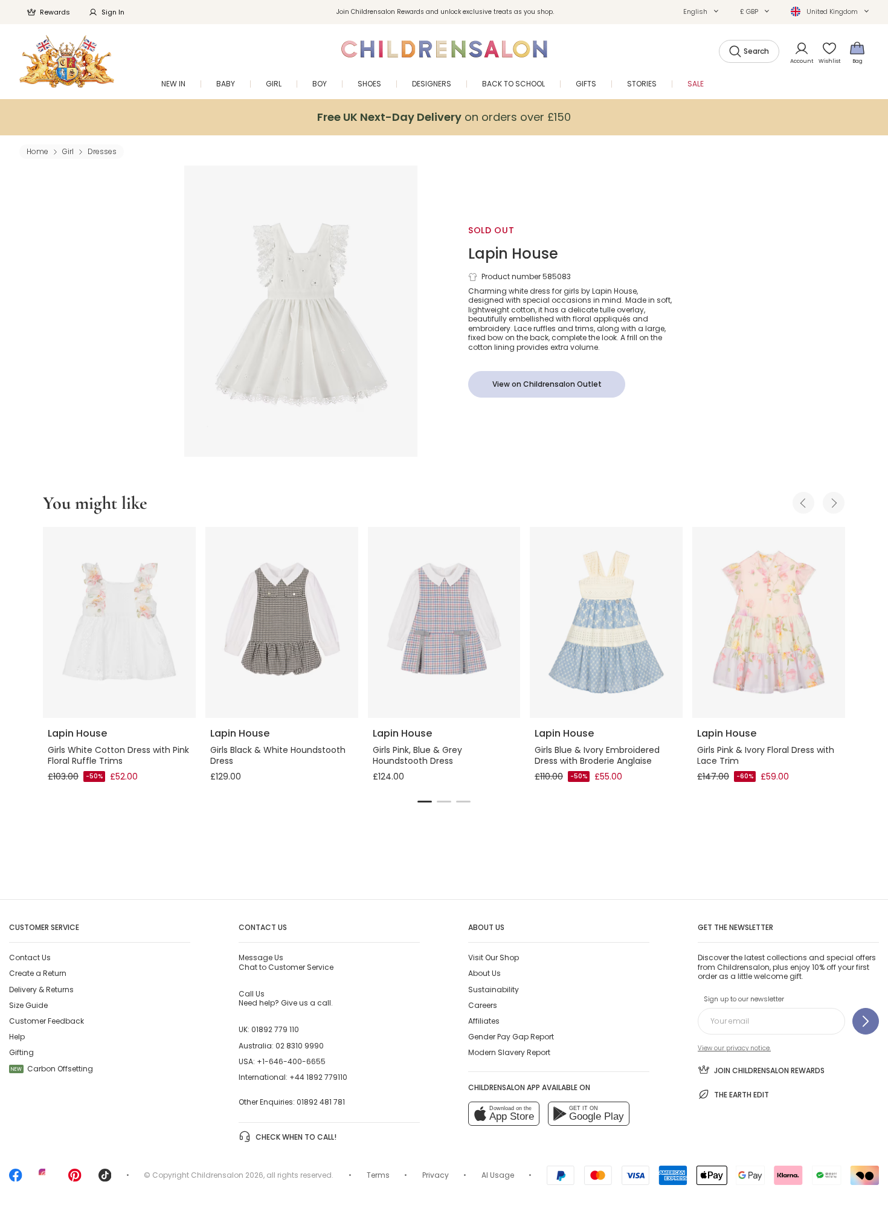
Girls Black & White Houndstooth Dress (278, 755)
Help (17, 1037)
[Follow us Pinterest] (75, 1179)
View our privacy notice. (734, 1048)
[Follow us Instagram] (45, 1179)
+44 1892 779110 (318, 1077)
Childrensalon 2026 (227, 1175)
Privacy (435, 1175)
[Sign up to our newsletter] (865, 1021)
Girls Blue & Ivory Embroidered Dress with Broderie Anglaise (597, 755)
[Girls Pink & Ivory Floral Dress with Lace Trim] (768, 622)
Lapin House (513, 253)
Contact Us (30, 957)
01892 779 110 (275, 1029)
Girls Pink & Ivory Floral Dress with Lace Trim (765, 755)
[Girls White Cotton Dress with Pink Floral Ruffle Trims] (119, 622)
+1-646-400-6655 (291, 1061)
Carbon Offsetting (52, 1069)
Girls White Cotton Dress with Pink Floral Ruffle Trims (118, 755)
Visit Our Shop (493, 957)
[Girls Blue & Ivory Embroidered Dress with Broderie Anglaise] (606, 622)
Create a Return (37, 973)
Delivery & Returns (41, 989)
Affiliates (484, 1021)
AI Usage (497, 1175)
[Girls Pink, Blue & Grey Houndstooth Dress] (444, 622)
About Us (484, 973)
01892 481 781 (321, 1102)
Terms (378, 1175)
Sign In (112, 12)
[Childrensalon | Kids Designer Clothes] (66, 61)
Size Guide (28, 1005)
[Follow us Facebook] (15, 1179)
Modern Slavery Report (509, 1052)
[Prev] (803, 503)
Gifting (21, 1052)
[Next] (834, 503)
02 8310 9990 (299, 1046)
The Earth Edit (741, 1095)
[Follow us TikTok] (105, 1179)
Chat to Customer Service (286, 962)
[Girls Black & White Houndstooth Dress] (281, 622)
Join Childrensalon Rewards (769, 1070)
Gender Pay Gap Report (511, 1037)
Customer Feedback (46, 1021)
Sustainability (493, 989)
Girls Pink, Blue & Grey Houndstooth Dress (417, 755)
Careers (482, 1005)
